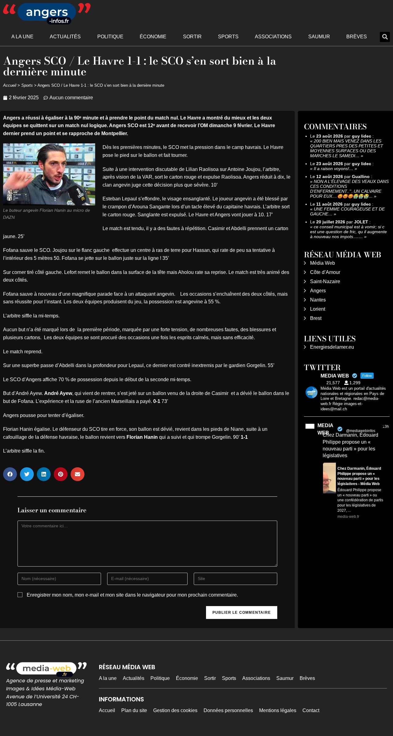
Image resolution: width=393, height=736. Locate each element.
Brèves (356, 36)
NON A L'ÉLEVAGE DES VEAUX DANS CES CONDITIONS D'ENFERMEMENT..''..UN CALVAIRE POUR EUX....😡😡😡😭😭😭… (349, 189)
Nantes (318, 299)
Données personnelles (228, 710)
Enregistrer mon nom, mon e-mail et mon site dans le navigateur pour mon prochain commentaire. (132, 595)
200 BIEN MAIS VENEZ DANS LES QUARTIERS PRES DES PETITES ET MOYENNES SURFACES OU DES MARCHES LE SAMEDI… (346, 148)
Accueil (9, 85)
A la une (22, 36)
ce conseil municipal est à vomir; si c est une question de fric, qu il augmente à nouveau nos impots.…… (348, 231)
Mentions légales (277, 710)
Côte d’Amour (325, 272)
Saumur (319, 36)
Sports (228, 36)
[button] (385, 37)
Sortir (192, 36)
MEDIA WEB (325, 429)
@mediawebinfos (360, 431)
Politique (110, 36)
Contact (310, 710)
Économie (153, 36)
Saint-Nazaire (325, 281)
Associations (273, 36)
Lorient (317, 309)
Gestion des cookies (175, 710)
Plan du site (134, 710)
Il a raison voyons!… (333, 168)
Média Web (322, 263)
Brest (315, 318)
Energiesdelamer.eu (332, 347)
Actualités (65, 36)
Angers (318, 290)
